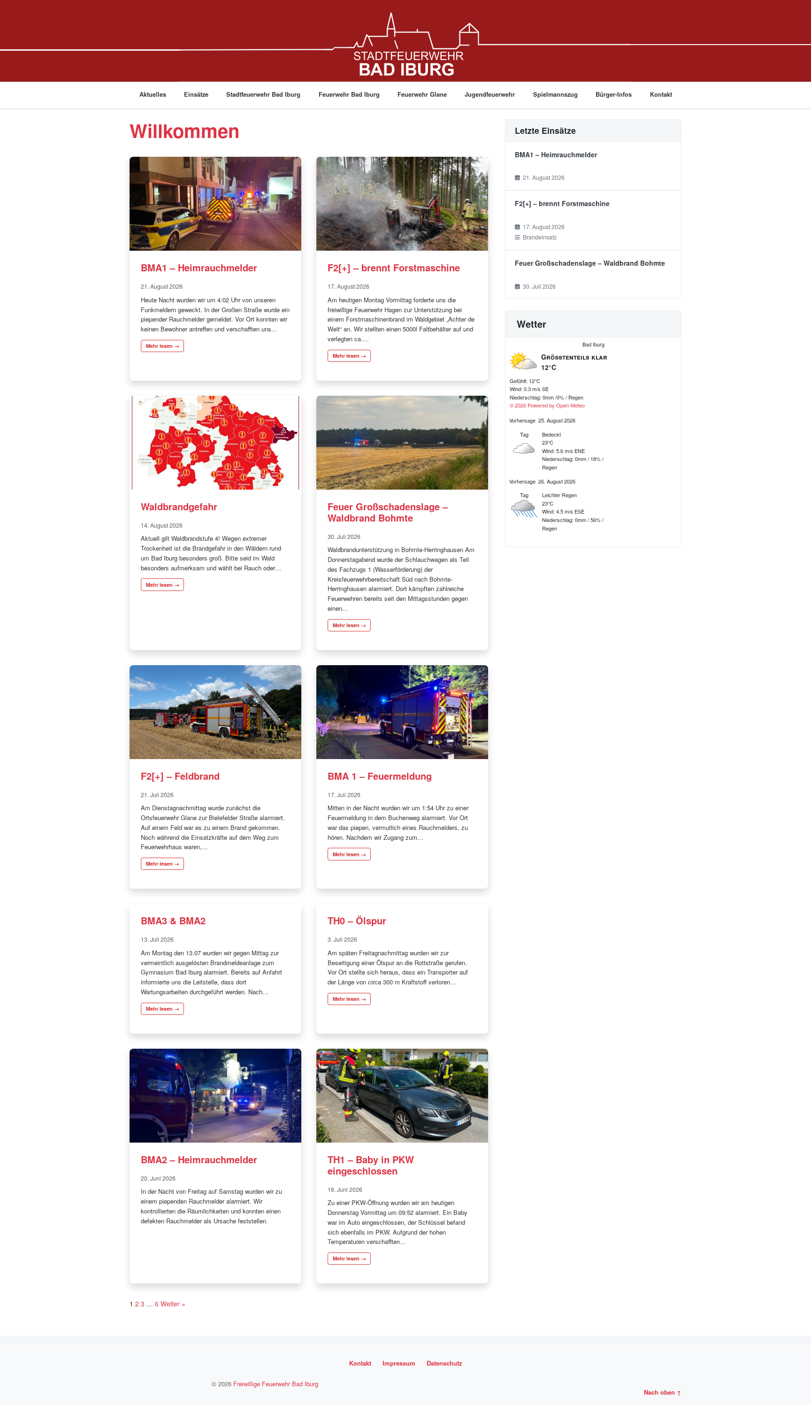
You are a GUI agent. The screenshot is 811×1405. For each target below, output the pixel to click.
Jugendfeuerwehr (490, 94)
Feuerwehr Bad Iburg (349, 94)
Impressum (399, 1363)
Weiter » (173, 1303)
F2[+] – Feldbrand (180, 776)
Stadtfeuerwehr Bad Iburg (263, 94)
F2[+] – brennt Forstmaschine (394, 267)
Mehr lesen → (162, 345)
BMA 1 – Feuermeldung (380, 776)
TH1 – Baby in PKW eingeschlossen (371, 1164)
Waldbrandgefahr (179, 506)
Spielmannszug (555, 94)
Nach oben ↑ (662, 1392)
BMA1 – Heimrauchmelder (199, 267)
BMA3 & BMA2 (173, 920)
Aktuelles (152, 94)
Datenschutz (444, 1363)
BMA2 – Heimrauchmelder (199, 1159)
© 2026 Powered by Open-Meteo (547, 405)
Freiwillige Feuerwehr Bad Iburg (275, 1383)
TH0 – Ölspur (357, 920)
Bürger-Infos (614, 94)
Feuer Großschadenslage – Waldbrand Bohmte (388, 511)
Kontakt (661, 94)
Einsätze (196, 94)
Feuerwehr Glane (422, 94)
